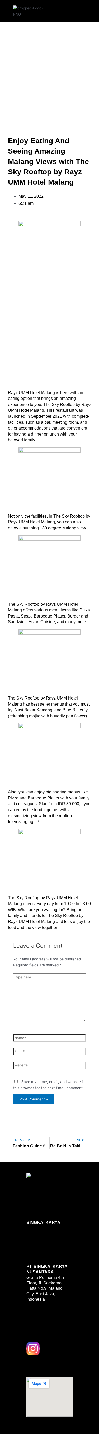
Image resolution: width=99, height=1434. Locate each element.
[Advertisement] (49, 73)
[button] (67, 9)
